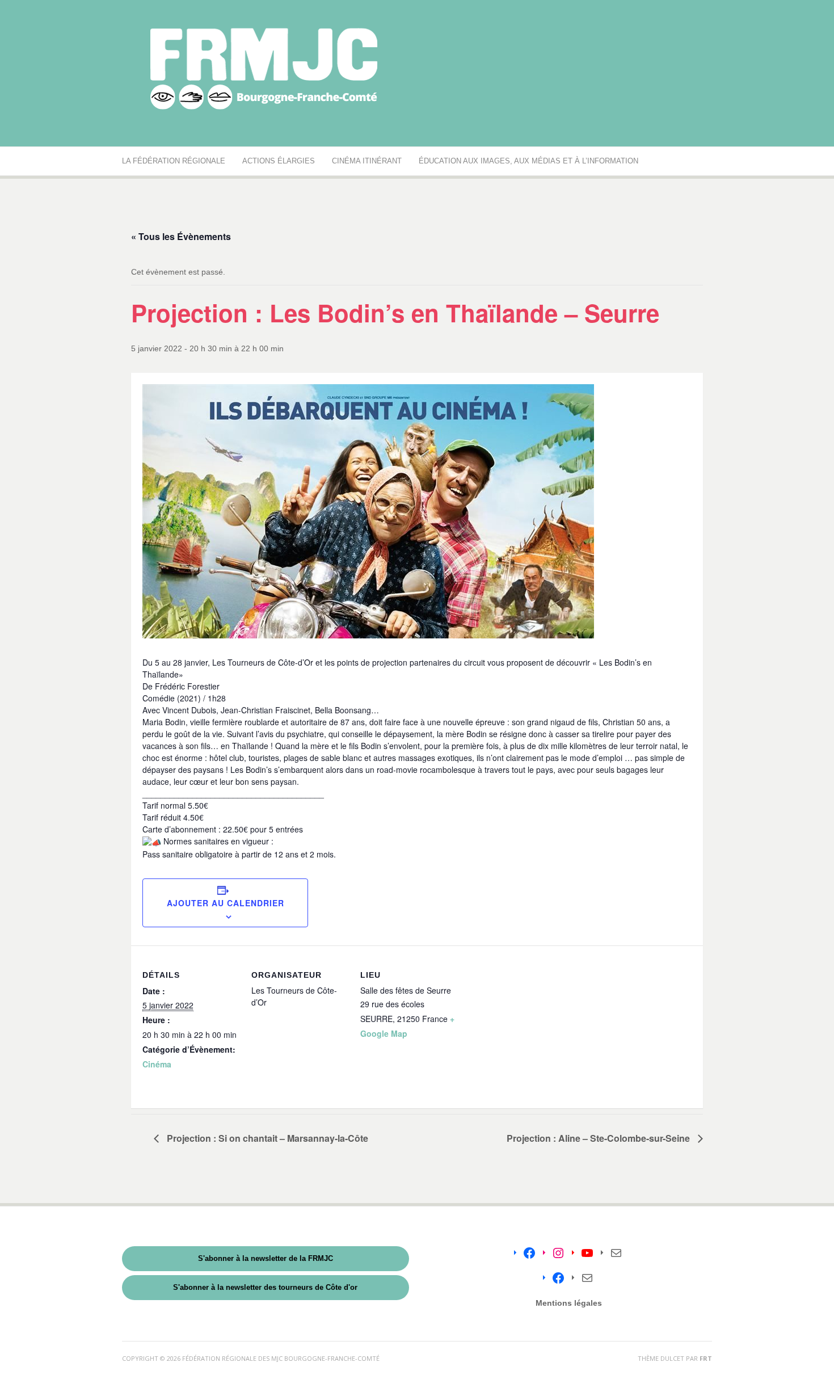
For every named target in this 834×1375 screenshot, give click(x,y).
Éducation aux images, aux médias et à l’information (528, 161)
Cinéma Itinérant (367, 161)
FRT (706, 1358)
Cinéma (156, 1064)
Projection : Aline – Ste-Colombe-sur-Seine (599, 1138)
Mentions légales (569, 1302)
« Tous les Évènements (181, 236)
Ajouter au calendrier (225, 903)
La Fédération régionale (173, 161)
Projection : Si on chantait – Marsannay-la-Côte (266, 1138)
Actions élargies (278, 161)
